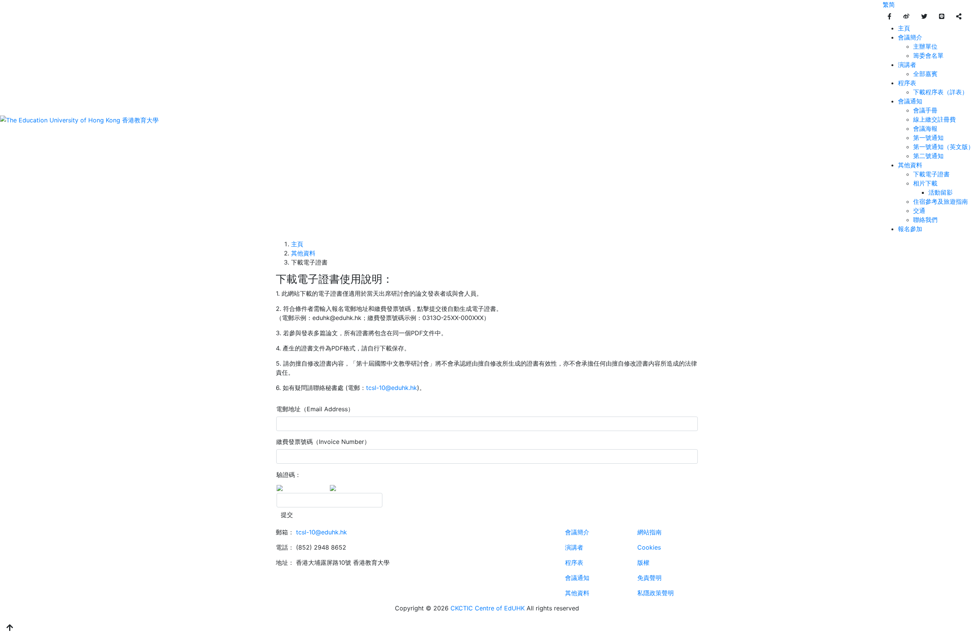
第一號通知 (928, 137)
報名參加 (910, 229)
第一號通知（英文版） (943, 147)
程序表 (907, 83)
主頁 (904, 28)
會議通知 (910, 101)
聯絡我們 (925, 219)
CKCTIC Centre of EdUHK (487, 608)
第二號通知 (928, 156)
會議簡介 (910, 37)
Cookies (649, 547)
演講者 (907, 64)
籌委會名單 (928, 55)
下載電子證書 (931, 174)
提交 (287, 514)
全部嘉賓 (925, 74)
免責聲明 (649, 578)
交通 (919, 210)
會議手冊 (925, 110)
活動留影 (940, 192)
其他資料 (910, 165)
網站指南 (649, 532)
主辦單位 (925, 46)
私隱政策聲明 (655, 593)
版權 (643, 562)
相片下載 (925, 183)
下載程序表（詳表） (940, 92)
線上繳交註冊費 (934, 119)
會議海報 (925, 128)
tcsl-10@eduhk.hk (391, 387)
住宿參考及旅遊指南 (940, 201)
